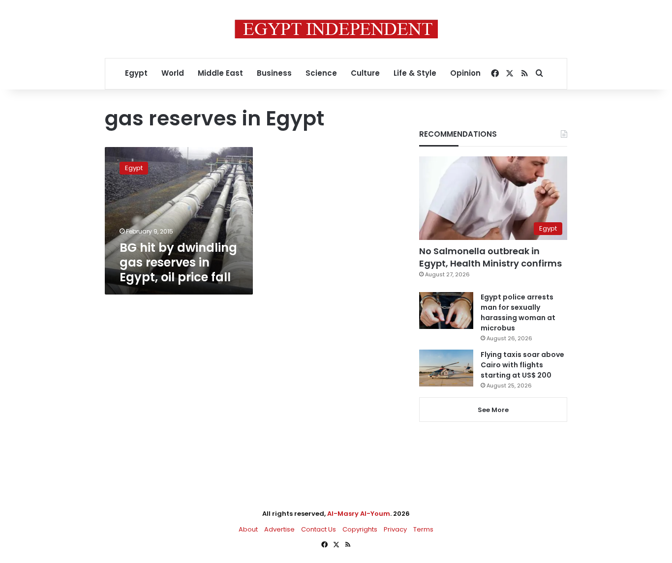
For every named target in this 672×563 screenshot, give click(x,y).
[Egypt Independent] (336, 29)
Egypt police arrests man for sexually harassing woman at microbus (518, 312)
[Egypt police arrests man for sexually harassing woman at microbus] (446, 310)
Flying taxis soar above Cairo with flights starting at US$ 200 (522, 365)
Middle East (220, 73)
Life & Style (415, 73)
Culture (365, 73)
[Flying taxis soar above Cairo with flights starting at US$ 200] (446, 368)
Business (274, 73)
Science (321, 73)
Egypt (136, 73)
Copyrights (359, 529)
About (248, 529)
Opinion (465, 73)
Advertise (279, 529)
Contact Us (318, 529)
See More (493, 410)
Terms (423, 529)
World (172, 73)
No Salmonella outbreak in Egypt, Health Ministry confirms (490, 257)
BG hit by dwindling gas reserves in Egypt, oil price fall (178, 262)
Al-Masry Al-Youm (358, 513)
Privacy (395, 529)
